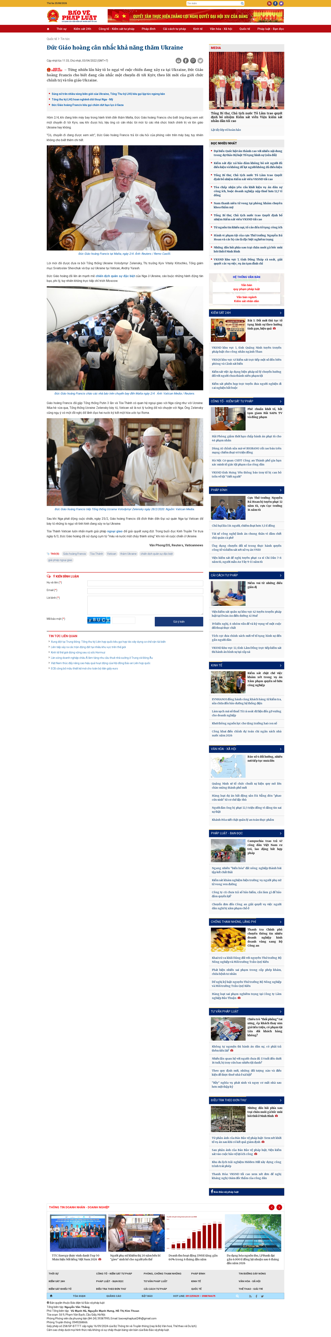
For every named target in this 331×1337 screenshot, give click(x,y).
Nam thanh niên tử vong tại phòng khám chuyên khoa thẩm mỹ (248, 205)
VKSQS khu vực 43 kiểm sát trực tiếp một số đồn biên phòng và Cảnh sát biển (246, 361)
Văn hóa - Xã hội (221, 29)
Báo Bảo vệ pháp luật (225, 1192)
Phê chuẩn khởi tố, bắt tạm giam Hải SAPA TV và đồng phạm (264, 413)
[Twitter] (200, 60)
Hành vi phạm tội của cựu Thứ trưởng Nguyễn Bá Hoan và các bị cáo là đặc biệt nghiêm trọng (248, 237)
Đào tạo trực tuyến (141, 1335)
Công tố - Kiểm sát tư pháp (116, 29)
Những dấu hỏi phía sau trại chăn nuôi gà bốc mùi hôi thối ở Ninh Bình (248, 249)
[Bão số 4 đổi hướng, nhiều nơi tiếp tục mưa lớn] (228, 766)
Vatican (111, 553)
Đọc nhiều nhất (224, 143)
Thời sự (61, 29)
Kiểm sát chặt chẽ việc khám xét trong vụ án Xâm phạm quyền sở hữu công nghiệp (264, 679)
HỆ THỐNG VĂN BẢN (246, 277)
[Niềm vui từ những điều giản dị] (228, 593)
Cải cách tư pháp (174, 29)
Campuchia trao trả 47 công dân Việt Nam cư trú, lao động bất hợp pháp (264, 847)
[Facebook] (186, 60)
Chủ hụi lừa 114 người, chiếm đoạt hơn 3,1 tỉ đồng (243, 525)
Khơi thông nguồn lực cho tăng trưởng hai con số (244, 723)
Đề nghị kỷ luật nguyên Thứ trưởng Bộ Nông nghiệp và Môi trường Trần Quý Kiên (246, 984)
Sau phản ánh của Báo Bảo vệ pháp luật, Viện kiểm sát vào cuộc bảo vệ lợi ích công (246, 1152)
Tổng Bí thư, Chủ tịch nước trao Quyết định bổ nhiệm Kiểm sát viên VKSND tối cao (248, 217)
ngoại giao (115, 531)
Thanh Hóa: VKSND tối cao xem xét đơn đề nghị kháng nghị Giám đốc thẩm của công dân (246, 1176)
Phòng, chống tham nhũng (162, 1273)
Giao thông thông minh (85, 1335)
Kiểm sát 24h (82, 29)
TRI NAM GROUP (58, 1335)
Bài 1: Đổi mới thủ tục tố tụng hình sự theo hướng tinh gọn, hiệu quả (264, 324)
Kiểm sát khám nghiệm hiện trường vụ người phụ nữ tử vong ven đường (246, 882)
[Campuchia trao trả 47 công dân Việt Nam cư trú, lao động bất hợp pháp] (228, 850)
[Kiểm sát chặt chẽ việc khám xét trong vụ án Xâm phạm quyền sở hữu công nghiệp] (228, 682)
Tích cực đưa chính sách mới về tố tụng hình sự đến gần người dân (246, 638)
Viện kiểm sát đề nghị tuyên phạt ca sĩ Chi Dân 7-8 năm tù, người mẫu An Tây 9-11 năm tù (246, 560)
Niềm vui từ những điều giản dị (264, 585)
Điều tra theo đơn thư (111, 1288)
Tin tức (65, 39)
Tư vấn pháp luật (224, 1011)
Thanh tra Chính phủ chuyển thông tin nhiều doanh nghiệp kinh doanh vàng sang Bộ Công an (264, 937)
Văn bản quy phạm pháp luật (246, 287)
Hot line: (194, 1296)
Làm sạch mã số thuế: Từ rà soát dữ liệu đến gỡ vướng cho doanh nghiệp (246, 713)
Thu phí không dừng (115, 1335)
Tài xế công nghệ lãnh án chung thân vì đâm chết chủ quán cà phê (246, 535)
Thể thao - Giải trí (251, 1288)
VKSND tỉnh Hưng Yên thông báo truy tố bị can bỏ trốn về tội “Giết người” (246, 474)
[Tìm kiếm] (242, 3)
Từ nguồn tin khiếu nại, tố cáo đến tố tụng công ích (248, 227)
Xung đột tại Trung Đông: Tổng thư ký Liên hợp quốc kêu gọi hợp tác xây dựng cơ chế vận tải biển (108, 641)
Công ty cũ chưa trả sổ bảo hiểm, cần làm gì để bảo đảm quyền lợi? (246, 894)
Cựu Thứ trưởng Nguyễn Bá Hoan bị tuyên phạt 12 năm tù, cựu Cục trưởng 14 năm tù (264, 504)
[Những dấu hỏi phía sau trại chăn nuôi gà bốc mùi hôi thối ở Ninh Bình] (228, 1119)
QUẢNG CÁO (113, 1296)
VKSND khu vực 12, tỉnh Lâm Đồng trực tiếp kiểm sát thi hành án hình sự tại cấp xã (246, 650)
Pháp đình (149, 29)
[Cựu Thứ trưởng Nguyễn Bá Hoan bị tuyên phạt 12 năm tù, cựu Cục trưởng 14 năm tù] (228, 508)
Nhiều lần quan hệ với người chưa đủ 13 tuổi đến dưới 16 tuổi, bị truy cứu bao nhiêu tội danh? (246, 1060)
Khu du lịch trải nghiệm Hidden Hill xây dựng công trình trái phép (246, 1164)
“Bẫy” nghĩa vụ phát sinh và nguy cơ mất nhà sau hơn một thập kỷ (246, 1084)
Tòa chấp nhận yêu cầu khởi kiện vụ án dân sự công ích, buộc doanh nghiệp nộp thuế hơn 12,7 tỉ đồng (248, 191)
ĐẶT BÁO (147, 1296)
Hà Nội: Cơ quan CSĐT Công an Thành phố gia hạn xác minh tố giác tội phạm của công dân (246, 462)
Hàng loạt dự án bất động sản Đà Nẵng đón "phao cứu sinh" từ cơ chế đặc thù (246, 797)
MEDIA (216, 48)
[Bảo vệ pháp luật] (74, 15)
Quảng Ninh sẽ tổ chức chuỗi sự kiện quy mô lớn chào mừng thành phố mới (246, 785)
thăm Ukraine (128, 553)
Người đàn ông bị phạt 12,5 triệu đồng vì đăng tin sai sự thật (246, 809)
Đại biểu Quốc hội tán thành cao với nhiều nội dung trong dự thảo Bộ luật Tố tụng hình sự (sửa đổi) (248, 153)
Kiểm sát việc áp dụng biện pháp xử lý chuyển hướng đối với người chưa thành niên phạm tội (246, 373)
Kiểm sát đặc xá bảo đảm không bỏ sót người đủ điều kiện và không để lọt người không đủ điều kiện (248, 165)
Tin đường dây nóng (252, 1273)
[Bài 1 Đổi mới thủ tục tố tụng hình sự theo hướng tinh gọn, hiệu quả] (228, 330)
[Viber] (193, 60)
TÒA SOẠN (79, 1296)
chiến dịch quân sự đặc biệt (115, 276)
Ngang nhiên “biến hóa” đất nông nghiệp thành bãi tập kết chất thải (246, 870)
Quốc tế (244, 29)
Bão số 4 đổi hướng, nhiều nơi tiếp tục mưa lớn (264, 758)
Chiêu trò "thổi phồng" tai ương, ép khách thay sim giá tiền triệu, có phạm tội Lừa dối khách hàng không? (264, 1027)
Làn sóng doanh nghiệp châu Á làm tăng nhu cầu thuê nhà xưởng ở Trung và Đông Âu (102, 657)
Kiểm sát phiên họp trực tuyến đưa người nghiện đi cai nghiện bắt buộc (246, 386)
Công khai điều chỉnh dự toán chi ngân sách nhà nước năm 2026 (246, 733)
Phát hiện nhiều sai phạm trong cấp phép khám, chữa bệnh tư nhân (246, 972)
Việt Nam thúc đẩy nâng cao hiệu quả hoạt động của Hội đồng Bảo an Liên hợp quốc (100, 663)
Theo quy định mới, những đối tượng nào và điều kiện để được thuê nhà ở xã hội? (246, 1072)
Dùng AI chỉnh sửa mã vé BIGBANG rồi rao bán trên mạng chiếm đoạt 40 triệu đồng (246, 450)
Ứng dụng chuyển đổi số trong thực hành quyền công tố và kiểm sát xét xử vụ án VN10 (246, 547)
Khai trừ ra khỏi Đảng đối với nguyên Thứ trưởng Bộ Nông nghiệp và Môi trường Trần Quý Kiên (246, 960)
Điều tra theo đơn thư (228, 1100)
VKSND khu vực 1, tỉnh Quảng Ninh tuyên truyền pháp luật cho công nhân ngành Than (246, 349)
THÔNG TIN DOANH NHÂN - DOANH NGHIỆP (79, 1207)
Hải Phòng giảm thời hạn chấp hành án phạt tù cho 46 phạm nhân (246, 438)
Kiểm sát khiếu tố (60, 1288)
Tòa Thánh (96, 553)
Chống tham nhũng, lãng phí (233, 922)
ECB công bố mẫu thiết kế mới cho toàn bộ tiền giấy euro (84, 668)
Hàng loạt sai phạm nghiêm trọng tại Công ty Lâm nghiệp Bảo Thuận (246, 996)
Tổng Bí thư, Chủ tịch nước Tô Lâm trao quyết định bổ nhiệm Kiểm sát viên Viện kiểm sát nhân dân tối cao (246, 117)
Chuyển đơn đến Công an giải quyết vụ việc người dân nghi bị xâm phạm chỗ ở (246, 906)
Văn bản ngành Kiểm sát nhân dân (246, 299)
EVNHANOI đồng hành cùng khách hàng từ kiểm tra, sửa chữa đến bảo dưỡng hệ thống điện (246, 701)
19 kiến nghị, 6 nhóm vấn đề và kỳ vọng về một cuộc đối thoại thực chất (246, 625)
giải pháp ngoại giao (60, 560)
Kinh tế (197, 29)
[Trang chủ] (51, 1296)
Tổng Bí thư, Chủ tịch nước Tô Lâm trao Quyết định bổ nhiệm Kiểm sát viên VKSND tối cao (248, 177)
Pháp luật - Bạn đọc (270, 29)
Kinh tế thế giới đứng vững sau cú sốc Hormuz (78, 652)
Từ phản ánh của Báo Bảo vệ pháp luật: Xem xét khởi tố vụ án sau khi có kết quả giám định (246, 1140)
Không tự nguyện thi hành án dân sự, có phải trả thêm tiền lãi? (246, 1048)
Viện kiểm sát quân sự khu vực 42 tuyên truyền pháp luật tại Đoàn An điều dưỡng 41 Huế (246, 613)
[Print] (178, 60)
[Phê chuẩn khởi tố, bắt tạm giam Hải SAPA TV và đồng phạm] (228, 418)
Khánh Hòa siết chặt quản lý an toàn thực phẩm (243, 819)
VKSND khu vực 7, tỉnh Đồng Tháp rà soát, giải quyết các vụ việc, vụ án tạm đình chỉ (248, 261)
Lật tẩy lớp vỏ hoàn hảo (226, 130)
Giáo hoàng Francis (74, 553)
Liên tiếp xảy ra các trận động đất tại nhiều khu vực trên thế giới (88, 647)
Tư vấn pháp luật (155, 1281)
